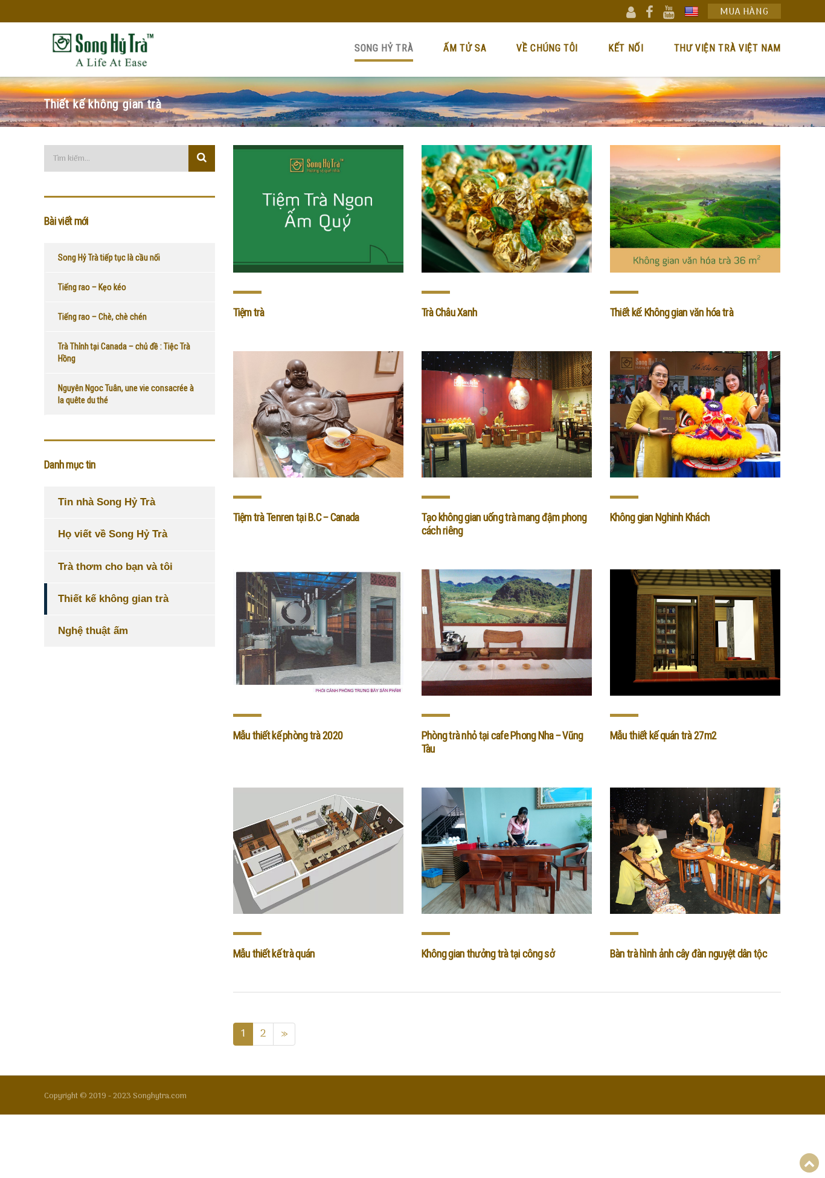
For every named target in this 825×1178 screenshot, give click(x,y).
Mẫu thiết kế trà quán (274, 953)
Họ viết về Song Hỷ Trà (112, 534)
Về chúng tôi (547, 48)
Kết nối (625, 48)
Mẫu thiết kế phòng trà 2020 (288, 735)
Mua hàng (744, 12)
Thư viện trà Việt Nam (727, 48)
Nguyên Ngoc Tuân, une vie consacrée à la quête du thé (126, 394)
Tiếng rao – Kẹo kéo (92, 287)
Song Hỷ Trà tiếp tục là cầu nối (109, 257)
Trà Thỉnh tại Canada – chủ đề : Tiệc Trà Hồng (124, 352)
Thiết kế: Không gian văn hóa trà (671, 312)
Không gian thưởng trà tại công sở (488, 953)
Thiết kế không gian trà (113, 598)
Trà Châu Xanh (450, 312)
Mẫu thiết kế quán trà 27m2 (663, 735)
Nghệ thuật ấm (93, 630)
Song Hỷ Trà (384, 48)
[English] (691, 11)
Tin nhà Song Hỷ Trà (106, 502)
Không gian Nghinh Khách (660, 517)
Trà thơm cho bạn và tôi (115, 566)
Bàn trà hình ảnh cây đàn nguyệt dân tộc (688, 953)
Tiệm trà (249, 312)
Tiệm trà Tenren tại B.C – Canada (296, 517)
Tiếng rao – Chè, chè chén (102, 317)
